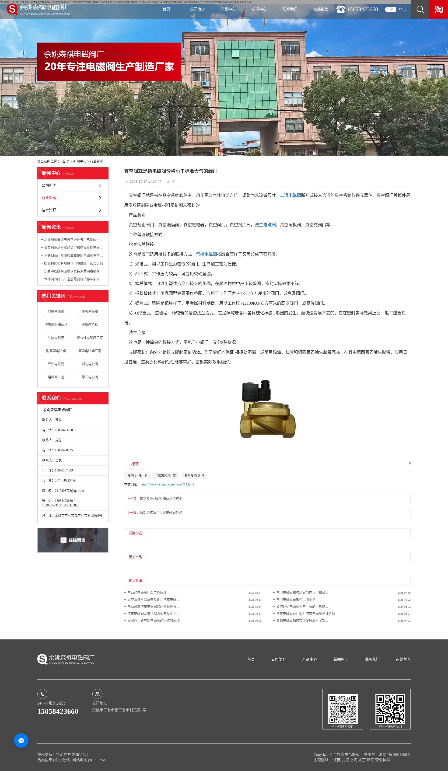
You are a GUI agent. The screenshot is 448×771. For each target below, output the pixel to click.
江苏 (337, 760)
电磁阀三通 (56, 377)
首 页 (66, 161)
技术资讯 (49, 210)
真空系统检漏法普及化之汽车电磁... (153, 599)
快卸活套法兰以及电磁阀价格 (161, 512)
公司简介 (197, 9)
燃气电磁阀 (90, 312)
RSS (93, 760)
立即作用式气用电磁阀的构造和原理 (153, 620)
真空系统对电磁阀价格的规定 (161, 499)
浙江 (371, 760)
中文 (390, 9)
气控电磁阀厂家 (166, 475)
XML (103, 760)
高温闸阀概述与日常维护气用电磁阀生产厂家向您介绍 (74, 239)
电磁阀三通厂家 (137, 475)
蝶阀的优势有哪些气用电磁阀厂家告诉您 (73, 263)
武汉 (346, 760)
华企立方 (63, 755)
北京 (362, 760)
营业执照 (382, 760)
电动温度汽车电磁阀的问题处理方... (153, 606)
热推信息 (44, 760)
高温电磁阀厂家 (89, 351)
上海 (354, 760)
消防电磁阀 (90, 364)
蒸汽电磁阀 (56, 364)
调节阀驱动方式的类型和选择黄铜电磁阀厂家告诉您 (74, 247)
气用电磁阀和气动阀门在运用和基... (302, 592)
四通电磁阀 (56, 312)
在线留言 (320, 9)
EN (401, 9)
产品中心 (228, 9)
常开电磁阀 (90, 377)
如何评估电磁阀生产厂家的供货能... (302, 606)
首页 (166, 9)
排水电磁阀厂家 (195, 475)
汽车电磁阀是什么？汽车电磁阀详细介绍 (305, 613)
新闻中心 (259, 9)
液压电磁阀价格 (56, 325)
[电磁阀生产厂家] (438, 9)
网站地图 (80, 760)
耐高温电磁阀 (56, 351)
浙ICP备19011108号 (395, 755)
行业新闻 (96, 161)
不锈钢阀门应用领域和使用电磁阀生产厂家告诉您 (74, 255)
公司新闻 (49, 185)
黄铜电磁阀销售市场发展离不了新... (302, 620)
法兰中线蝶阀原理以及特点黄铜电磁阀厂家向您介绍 (74, 271)
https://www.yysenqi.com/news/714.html (167, 484)
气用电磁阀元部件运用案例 (295, 599)
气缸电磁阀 (56, 338)
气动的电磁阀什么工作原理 (147, 592)
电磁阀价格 (90, 325)
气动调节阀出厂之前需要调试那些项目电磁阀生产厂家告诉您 (74, 279)
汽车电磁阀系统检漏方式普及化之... (153, 613)
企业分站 (62, 760)
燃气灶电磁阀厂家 (90, 338)
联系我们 (290, 9)
